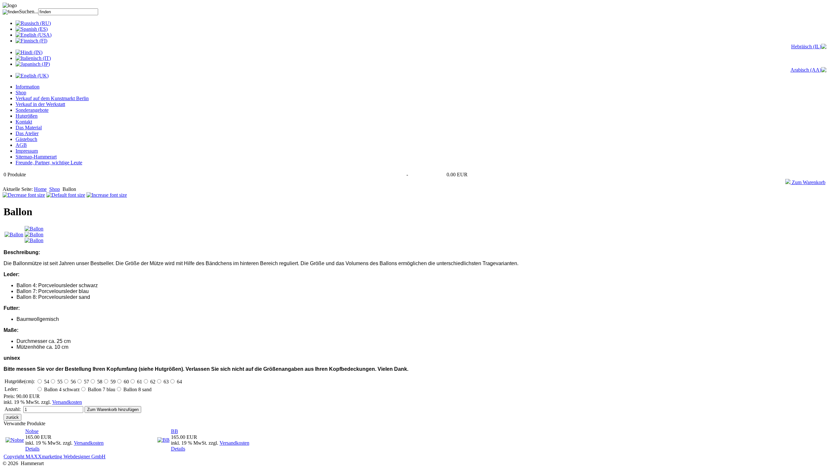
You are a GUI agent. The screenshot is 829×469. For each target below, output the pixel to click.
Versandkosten (67, 402)
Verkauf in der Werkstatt (40, 104)
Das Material (29, 127)
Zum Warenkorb (807, 182)
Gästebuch (26, 139)
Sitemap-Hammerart (36, 156)
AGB (21, 145)
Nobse (32, 431)
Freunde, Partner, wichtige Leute (49, 162)
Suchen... (28, 11)
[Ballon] (14, 234)
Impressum (27, 151)
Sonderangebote (32, 110)
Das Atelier (27, 133)
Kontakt (24, 121)
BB (174, 431)
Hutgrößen (27, 116)
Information (28, 86)
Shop (21, 92)
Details (32, 448)
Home (40, 189)
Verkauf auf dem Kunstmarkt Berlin (52, 98)
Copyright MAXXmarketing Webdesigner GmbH (55, 456)
